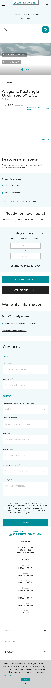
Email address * (9, 433)
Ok (25, 679)
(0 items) (47, 4)
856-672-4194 (25, 19)
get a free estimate (23, 279)
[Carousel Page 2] (26, 69)
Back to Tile (11, 83)
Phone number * (10, 418)
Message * (7, 480)
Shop (7, 631)
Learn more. (8, 675)
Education (10, 652)
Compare (41, 139)
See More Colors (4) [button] (11, 62)
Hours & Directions (25, 552)
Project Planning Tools (34, 108)
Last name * (8, 379)
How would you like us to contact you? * (19, 403)
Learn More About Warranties (14, 331)
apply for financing (24, 290)
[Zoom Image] (5, 29)
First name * (8, 363)
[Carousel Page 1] (22, 69)
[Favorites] (42, 4)
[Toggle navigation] (3, 4)
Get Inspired (11, 641)
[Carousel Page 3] (29, 69)
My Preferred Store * (11, 465)
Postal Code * (8, 449)
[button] (38, 4)
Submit (25, 522)
